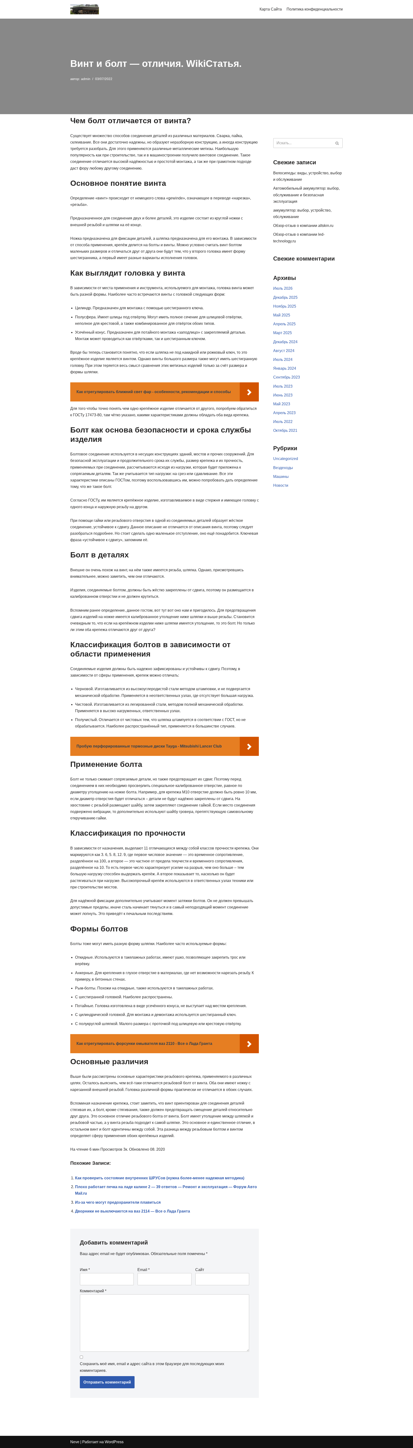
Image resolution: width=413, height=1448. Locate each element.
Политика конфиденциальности (315, 9)
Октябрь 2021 (285, 430)
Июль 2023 (283, 386)
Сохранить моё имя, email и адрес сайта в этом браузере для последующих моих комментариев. (152, 1367)
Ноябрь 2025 (284, 306)
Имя (85, 1270)
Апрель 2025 (284, 324)
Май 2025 (281, 315)
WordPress (114, 1442)
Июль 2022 (283, 422)
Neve (74, 1442)
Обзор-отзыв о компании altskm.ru (303, 226)
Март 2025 (282, 333)
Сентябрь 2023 (286, 377)
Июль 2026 (283, 288)
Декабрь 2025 (285, 297)
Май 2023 (281, 404)
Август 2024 (283, 351)
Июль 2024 (283, 360)
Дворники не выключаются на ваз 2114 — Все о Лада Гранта (132, 1211)
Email (143, 1270)
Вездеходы (283, 468)
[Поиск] (337, 143)
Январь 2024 (284, 368)
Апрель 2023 (284, 413)
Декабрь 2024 (285, 342)
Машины (281, 477)
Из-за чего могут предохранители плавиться (118, 1202)
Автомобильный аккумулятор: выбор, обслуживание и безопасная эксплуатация (306, 194)
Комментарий (93, 1291)
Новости (280, 485)
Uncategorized (285, 459)
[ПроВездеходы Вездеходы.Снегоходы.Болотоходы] (84, 9)
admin (85, 79)
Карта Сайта (271, 9)
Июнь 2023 (283, 395)
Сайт (199, 1270)
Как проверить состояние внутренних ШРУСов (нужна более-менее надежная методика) (159, 1178)
